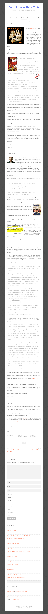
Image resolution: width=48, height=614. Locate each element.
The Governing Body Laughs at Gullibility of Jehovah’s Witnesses (18, 551)
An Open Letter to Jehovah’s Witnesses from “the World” (17, 533)
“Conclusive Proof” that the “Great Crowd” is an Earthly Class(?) (18, 535)
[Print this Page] (15, 24)
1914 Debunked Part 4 (19, 596)
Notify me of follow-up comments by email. (10, 507)
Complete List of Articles (11, 432)
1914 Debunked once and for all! (21, 591)
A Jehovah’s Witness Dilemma (33, 449)
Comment (9, 466)
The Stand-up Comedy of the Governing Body (15, 574)
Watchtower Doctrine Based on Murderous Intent (16, 538)
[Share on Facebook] (8, 24)
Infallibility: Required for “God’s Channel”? (14, 546)
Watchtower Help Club (24, 7)
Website (9, 490)
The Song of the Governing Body (13, 548)
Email (8, 486)
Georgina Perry (9, 594)
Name (8, 482)
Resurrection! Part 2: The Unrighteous (14, 559)
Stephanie (25, 418)
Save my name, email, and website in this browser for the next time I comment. (11, 498)
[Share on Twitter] (9, 24)
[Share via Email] (13, 24)
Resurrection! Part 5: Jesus (12, 566)
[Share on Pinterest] (11, 24)
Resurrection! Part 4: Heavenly (12, 564)
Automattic (28, 607)
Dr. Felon (8, 527)
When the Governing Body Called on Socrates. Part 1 (16, 577)
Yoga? (8, 572)
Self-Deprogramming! (11, 569)
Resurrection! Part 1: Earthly (12, 556)
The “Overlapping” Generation (12, 540)
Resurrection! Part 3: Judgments (13, 561)
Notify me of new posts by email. (10, 514)
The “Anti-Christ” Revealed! (12, 553)
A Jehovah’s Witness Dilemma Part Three (14, 450)
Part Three (10, 413)
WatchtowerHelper (27, 21)
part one (32, 28)
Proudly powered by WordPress (24, 606)
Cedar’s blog (15, 421)
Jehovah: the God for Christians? (13, 543)
